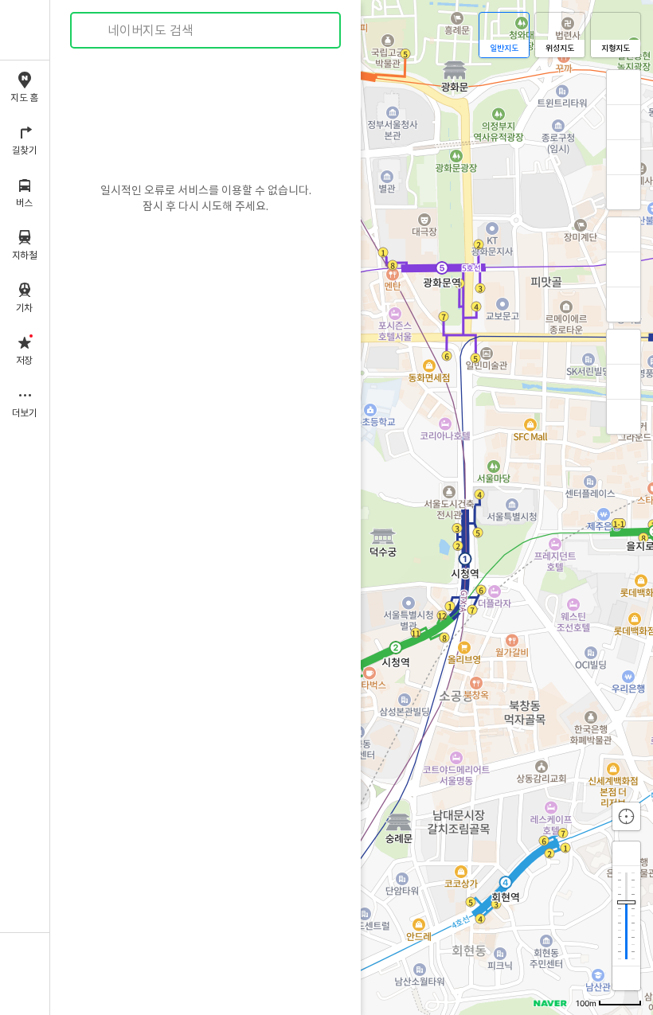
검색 (94, 30)
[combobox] (206, 30)
